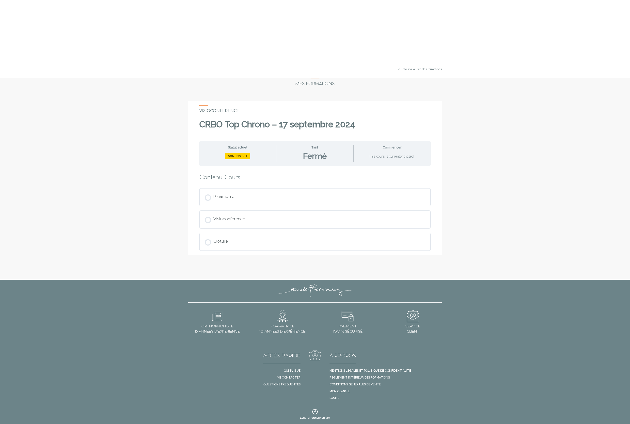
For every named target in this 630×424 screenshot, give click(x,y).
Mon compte (340, 391)
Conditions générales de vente (355, 384)
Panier (335, 398)
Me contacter (288, 377)
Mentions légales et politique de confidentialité (370, 370)
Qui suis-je (292, 370)
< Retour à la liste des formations (420, 69)
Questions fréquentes (281, 384)
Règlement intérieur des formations (360, 377)
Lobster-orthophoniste (315, 417)
